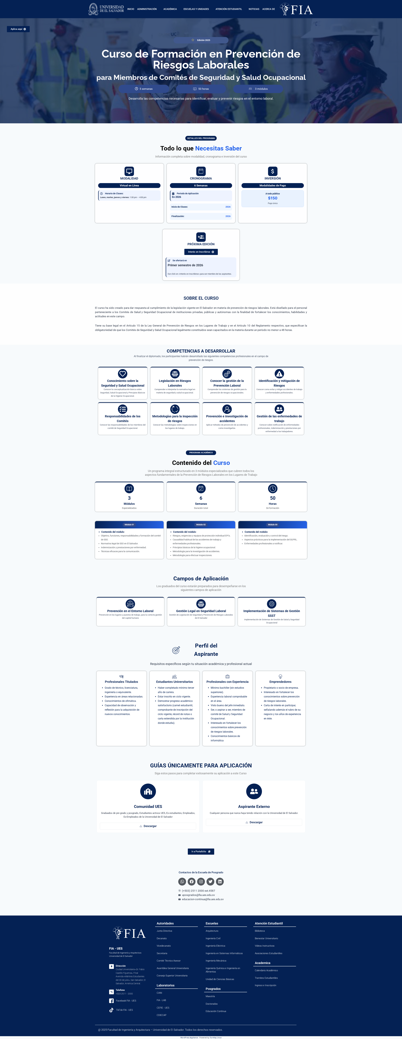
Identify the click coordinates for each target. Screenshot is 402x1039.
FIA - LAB (161, 1000)
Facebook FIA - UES (126, 1000)
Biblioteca (260, 930)
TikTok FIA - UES (124, 1010)
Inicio (130, 9)
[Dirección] (111, 966)
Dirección (121, 965)
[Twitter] (210, 882)
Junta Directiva (164, 930)
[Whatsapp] (182, 882)
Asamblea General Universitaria (173, 968)
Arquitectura (212, 930)
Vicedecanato (164, 945)
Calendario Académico (266, 970)
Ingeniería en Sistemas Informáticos (224, 953)
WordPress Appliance (189, 1037)
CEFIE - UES (163, 1007)
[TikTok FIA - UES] (111, 1010)
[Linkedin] (220, 882)
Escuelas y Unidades (196, 9)
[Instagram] (201, 882)
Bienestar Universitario (266, 938)
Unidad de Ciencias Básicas (220, 979)
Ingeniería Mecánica (216, 960)
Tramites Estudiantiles (266, 978)
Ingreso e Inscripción (265, 985)
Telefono (120, 990)
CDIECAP (161, 1015)
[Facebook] (192, 882)
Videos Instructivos (264, 945)
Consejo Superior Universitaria (172, 975)
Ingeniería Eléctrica (215, 945)
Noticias (254, 9)
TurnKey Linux (216, 1037)
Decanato (162, 938)
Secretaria (162, 953)
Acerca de (268, 9)
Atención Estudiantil (229, 9)
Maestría (210, 996)
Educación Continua (216, 1011)
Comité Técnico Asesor (169, 960)
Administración (147, 9)
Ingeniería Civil (213, 938)
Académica (170, 9)
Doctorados (212, 1003)
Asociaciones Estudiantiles (268, 953)
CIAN (159, 992)
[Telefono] (111, 992)
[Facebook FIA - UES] (111, 1001)
